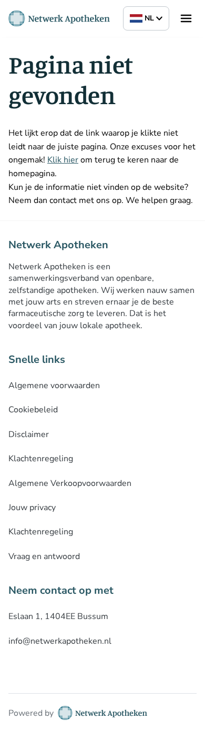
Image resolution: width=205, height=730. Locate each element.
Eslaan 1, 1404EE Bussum (58, 616)
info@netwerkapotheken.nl (59, 641)
